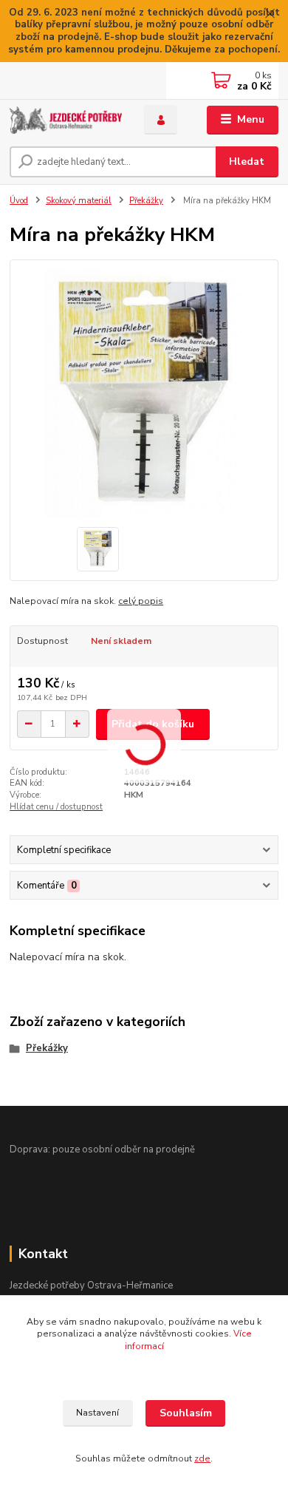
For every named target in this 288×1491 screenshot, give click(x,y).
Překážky (146, 200)
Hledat (246, 161)
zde (202, 1458)
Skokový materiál (79, 200)
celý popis (140, 601)
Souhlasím (186, 1413)
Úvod (19, 200)
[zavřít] (269, 15)
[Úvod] (66, 120)
